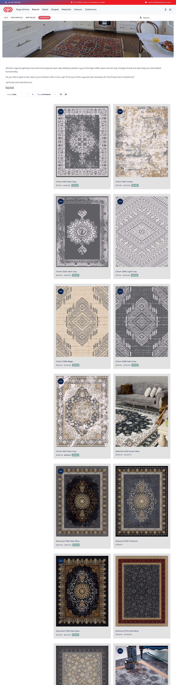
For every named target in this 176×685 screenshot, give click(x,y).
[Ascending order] (32, 94)
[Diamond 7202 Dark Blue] (82, 501)
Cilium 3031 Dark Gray (66, 181)
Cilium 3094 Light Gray (126, 271)
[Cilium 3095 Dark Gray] (142, 321)
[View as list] (65, 94)
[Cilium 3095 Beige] (82, 321)
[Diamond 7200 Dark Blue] (82, 591)
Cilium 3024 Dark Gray (66, 271)
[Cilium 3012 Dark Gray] (82, 411)
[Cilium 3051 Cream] (142, 141)
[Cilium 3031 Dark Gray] (82, 141)
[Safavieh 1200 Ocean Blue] (142, 411)
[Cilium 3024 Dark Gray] (82, 231)
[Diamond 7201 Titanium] (142, 501)
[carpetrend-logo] (8, 6)
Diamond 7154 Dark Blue (127, 631)
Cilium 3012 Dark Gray (66, 451)
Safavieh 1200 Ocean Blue (127, 451)
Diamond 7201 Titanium (127, 541)
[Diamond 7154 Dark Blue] (142, 591)
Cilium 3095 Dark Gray (126, 361)
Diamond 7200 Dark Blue (67, 631)
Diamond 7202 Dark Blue (67, 541)
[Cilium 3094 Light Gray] (142, 231)
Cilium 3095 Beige (64, 361)
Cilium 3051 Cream (124, 181)
